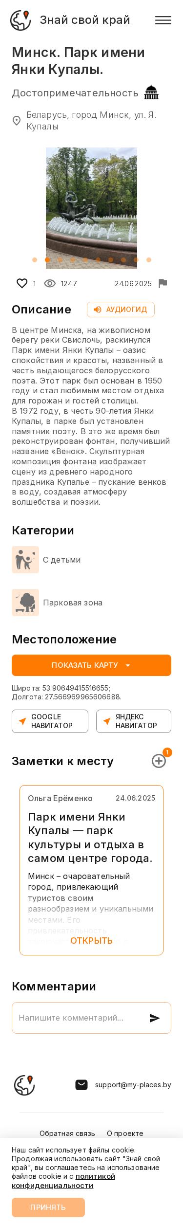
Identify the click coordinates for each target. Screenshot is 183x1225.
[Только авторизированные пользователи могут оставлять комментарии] (154, 1018)
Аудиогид (126, 309)
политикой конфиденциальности (63, 1180)
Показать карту (85, 665)
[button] (34, 259)
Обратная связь (67, 1133)
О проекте (125, 1133)
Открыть (91, 940)
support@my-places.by (133, 1084)
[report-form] (162, 283)
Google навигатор (52, 721)
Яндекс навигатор (136, 721)
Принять (48, 1207)
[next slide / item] (164, 208)
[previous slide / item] (18, 208)
